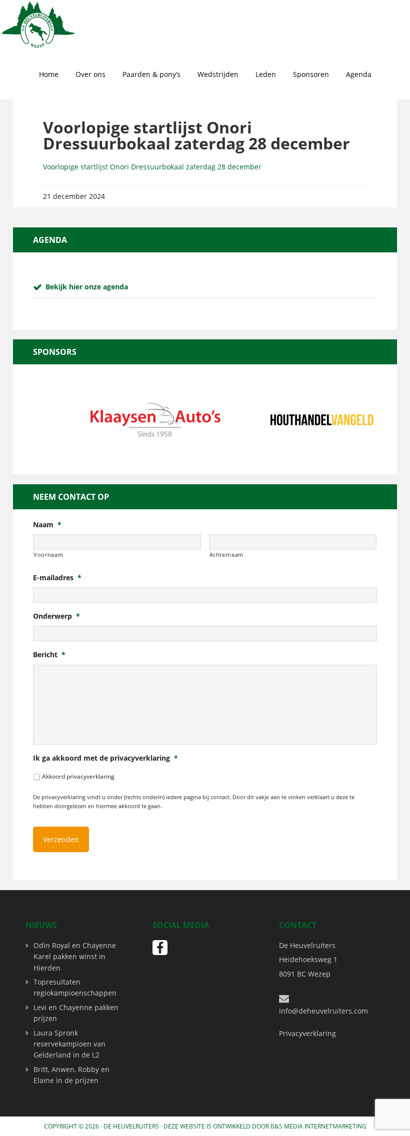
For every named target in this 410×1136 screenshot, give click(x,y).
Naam (47, 524)
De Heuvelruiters (131, 1126)
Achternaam (227, 554)
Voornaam (48, 554)
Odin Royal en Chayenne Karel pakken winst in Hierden (75, 957)
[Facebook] (160, 947)
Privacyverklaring (307, 1033)
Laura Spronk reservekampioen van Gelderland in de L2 (70, 1044)
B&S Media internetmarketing (318, 1126)
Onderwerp (56, 616)
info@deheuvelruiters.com (323, 1011)
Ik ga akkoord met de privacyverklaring (105, 758)
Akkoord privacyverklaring (78, 776)
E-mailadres (57, 577)
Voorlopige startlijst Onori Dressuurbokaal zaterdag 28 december (152, 166)
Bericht (49, 654)
